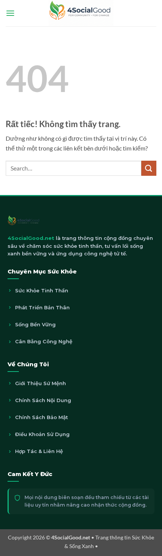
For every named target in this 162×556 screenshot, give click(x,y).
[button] (10, 13)
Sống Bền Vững (35, 324)
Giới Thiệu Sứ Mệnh (40, 383)
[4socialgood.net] (81, 13)
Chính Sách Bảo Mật (41, 417)
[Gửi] (148, 168)
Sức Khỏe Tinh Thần (41, 290)
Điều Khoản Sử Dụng (42, 434)
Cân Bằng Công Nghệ (43, 341)
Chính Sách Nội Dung (43, 400)
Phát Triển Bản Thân (42, 307)
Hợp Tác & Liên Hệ (39, 451)
